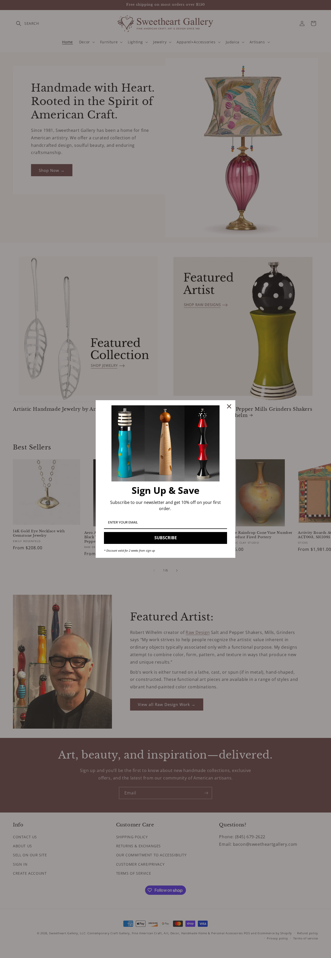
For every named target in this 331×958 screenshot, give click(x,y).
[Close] (229, 406)
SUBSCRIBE (165, 538)
